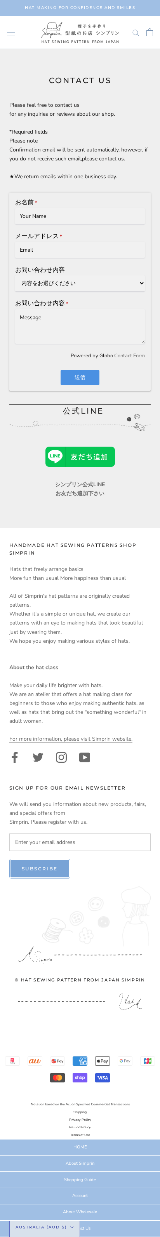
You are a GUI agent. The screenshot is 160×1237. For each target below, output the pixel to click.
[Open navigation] (11, 32)
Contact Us (80, 1228)
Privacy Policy (80, 1120)
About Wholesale (80, 1212)
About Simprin (80, 1163)
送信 (80, 377)
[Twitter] (38, 757)
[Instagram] (61, 757)
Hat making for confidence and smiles (80, 7)
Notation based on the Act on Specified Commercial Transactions (80, 1104)
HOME (80, 1147)
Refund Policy (80, 1127)
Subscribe (40, 869)
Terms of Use (80, 1135)
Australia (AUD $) (41, 1227)
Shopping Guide (80, 1180)
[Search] (135, 32)
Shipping (80, 1112)
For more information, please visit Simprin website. (70, 739)
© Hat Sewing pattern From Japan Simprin (80, 980)
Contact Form (129, 355)
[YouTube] (84, 757)
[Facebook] (14, 757)
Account (80, 1196)
